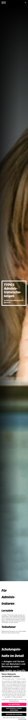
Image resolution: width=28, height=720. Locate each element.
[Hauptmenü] (25, 2)
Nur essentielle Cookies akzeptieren (14, 709)
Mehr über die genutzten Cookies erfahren (14, 717)
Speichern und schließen (14, 714)
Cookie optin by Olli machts (22, 719)
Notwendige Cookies (9, 679)
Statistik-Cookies (21, 679)
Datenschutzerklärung (17, 700)
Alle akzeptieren (14, 704)
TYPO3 (3, 631)
